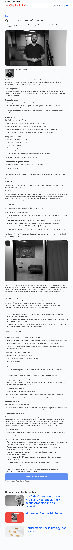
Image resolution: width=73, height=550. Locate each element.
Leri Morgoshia (21, 70)
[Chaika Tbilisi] (15, 5)
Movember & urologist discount (45, 513)
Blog (6, 16)
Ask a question (59, 5)
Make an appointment (36, 477)
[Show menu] (67, 5)
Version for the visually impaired (12, 1)
